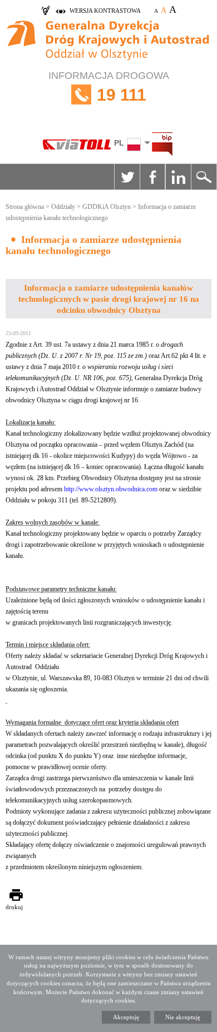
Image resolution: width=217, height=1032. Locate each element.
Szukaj (203, 177)
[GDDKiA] (108, 41)
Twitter (127, 177)
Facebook (152, 177)
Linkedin (178, 177)
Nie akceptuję (182, 1017)
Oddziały (63, 207)
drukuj (14, 907)
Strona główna (25, 207)
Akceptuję (126, 1017)
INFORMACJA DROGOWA (108, 87)
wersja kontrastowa (105, 10)
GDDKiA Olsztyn (106, 207)
